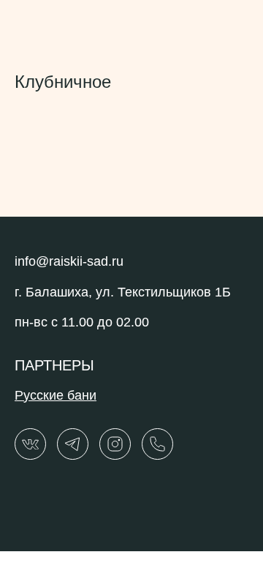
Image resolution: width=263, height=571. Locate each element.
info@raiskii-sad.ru (69, 261)
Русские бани (55, 395)
